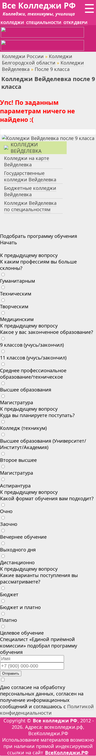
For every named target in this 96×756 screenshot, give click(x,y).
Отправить (10, 673)
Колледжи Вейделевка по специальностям (30, 206)
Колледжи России (23, 56)
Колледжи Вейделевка (26, 147)
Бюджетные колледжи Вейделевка (30, 191)
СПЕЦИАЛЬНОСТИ (43, 22)
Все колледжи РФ (55, 720)
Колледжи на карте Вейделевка (26, 161)
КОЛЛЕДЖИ (12, 22)
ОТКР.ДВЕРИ (75, 22)
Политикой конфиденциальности (47, 709)
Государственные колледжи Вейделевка (30, 176)
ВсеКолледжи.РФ (66, 752)
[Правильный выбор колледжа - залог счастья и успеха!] (48, 138)
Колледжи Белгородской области (37, 59)
